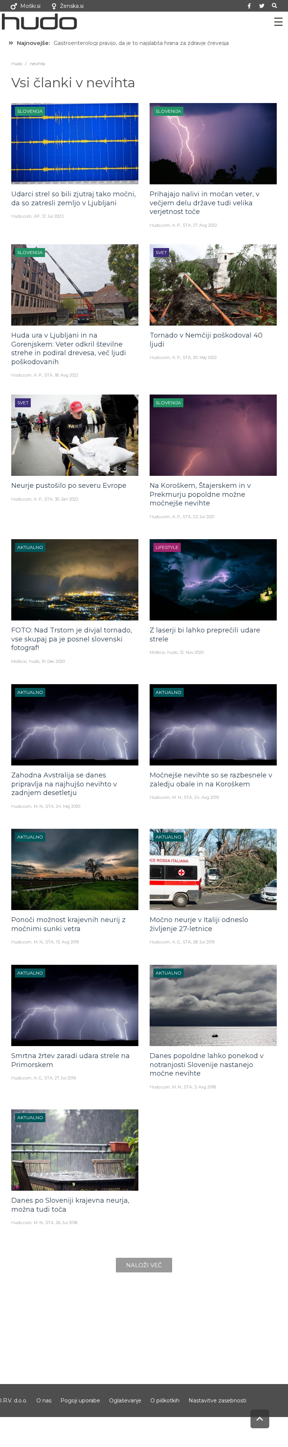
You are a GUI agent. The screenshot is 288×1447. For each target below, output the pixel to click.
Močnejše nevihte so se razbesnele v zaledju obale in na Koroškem (211, 779)
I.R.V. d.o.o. (13, 1400)
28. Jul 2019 (203, 942)
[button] (274, 6)
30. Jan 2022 (66, 499)
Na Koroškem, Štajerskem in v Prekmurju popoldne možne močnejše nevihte (200, 494)
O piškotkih (165, 1400)
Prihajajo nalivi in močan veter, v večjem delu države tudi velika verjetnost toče (205, 203)
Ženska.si (72, 6)
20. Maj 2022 (205, 357)
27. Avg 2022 (205, 225)
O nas (43, 1400)
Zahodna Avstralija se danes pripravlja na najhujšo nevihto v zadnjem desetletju (64, 784)
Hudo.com (21, 216)
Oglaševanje (125, 1400)
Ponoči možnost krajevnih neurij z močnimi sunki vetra (68, 924)
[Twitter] (261, 6)
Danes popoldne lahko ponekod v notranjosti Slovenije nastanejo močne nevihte (207, 1065)
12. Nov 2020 (192, 652)
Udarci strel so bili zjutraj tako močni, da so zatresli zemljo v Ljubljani (73, 198)
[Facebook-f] (249, 6)
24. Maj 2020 (68, 806)
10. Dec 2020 (53, 661)
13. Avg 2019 (67, 942)
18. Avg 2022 (66, 375)
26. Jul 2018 (66, 1222)
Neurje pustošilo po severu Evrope (68, 485)
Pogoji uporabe (80, 1400)
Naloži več (144, 1265)
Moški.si (30, 6)
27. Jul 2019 (65, 1078)
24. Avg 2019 (206, 797)
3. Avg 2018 (205, 1087)
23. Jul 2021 (203, 516)
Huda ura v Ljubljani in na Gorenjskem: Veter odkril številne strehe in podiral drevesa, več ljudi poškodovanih (68, 348)
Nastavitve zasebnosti (217, 1400)
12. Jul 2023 (52, 216)
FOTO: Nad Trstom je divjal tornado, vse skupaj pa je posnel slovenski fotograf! (71, 639)
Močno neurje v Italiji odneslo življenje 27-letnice (199, 924)
